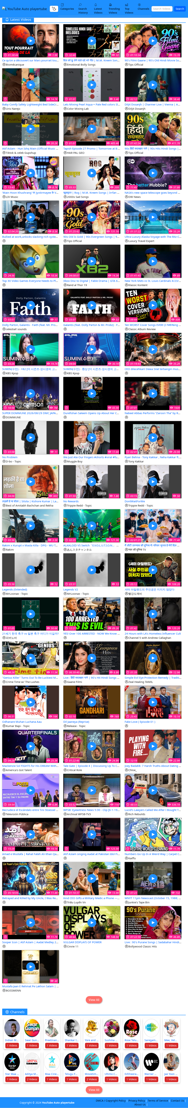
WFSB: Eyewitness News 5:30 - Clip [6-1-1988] (92, 810)
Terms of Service (158, 1100)
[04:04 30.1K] (91, 349)
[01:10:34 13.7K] (153, 40)
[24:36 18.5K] (30, 261)
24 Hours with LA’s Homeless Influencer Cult (153, 633)
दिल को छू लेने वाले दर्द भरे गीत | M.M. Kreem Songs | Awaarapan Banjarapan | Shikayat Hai (117, 60)
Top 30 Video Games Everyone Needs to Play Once (34, 281)
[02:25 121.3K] (91, 525)
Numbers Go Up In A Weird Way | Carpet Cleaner (156, 854)
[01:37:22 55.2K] (153, 217)
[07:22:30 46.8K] (153, 922)
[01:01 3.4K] (91, 84)
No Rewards (71, 501)
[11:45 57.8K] (153, 173)
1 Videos (12, 1045)
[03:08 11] (30, 437)
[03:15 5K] (153, 481)
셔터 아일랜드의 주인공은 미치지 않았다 (149, 589)
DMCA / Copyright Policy (111, 1100)
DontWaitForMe (135, 501)
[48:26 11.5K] (30, 658)
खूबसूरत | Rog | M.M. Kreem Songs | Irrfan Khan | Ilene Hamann (103, 192)
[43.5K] (91, 393)
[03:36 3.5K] (30, 525)
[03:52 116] (91, 790)
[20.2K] (30, 128)
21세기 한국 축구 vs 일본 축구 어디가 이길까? (30, 633)
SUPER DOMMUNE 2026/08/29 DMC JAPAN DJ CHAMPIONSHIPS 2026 (47, 413)
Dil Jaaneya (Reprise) (76, 721)
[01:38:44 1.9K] (30, 40)
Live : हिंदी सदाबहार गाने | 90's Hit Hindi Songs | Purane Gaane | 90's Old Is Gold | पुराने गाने (117, 677)
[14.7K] (30, 84)
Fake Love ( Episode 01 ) (140, 721)
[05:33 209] (91, 173)
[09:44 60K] (153, 305)
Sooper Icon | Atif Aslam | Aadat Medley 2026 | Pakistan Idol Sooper (46, 942)
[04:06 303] (30, 481)
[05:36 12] (30, 569)
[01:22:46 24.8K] (91, 746)
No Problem (9, 457)
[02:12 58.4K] (153, 84)
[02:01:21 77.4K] (153, 525)
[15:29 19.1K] (30, 834)
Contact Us (177, 1100)
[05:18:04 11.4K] (30, 878)
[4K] (30, 966)
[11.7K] (153, 834)
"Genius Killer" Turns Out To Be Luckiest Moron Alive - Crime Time (44, 677)
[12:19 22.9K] (153, 746)
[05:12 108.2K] (153, 569)
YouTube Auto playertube (27, 9)
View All (94, 1000)
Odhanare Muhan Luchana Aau (22, 721)
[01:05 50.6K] (30, 613)
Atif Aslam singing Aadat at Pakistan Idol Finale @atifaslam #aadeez (106, 854)
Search (180, 8)
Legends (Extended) (14, 589)
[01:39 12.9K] (153, 658)
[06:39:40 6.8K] (91, 658)
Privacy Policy (137, 1100)
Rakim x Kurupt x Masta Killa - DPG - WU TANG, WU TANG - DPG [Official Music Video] (56, 545)
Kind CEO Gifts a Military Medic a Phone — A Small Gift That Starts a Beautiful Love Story (119, 898)
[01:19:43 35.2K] (153, 349)
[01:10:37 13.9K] (91, 878)
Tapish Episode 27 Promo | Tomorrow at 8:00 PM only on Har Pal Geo (107, 148)
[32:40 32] (91, 40)
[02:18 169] (91, 702)
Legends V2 (70, 589)
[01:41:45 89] (153, 261)
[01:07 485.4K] (91, 128)
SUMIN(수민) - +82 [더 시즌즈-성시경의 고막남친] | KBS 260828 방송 (45, 369)
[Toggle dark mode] (54, 9)
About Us (140, 1104)
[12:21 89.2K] (91, 613)
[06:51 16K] (30, 702)
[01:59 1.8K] (91, 481)
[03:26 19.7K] (30, 349)
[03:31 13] (91, 569)
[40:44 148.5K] (91, 922)
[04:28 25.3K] (30, 746)
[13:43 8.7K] (30, 173)
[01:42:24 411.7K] (153, 128)
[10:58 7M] (30, 393)
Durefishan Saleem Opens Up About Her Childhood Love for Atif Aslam (108, 413)
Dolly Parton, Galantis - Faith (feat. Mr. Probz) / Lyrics (35, 325)
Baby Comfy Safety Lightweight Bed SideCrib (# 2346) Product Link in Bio (48, 104)
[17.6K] (91, 437)
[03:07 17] (30, 305)
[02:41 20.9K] (153, 437)
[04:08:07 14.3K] (91, 261)
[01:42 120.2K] (153, 613)
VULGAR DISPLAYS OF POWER (82, 942)
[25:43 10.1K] (153, 702)
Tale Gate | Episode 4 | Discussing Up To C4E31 (93, 766)
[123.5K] (91, 834)
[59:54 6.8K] (30, 790)
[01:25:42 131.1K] (91, 217)
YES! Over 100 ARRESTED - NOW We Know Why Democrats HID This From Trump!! (115, 633)
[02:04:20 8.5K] (30, 217)
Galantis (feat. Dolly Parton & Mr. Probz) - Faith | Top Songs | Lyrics (106, 325)
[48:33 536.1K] (153, 790)
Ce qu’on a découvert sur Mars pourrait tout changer (35, 60)
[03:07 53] (91, 305)
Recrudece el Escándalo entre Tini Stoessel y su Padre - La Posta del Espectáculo (52, 810)
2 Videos (32, 1079)
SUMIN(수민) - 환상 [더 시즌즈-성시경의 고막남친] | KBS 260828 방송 (106, 369)
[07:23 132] (153, 878)
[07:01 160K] (153, 393)
